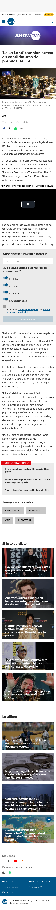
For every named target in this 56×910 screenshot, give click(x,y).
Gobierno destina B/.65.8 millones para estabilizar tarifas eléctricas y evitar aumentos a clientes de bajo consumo (26, 803)
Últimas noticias (8, 15)
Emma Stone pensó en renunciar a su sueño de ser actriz (27, 481)
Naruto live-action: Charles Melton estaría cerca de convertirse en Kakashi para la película (25, 630)
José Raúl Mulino (24, 15)
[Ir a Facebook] (3, 861)
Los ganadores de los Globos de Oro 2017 (27, 470)
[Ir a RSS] (22, 861)
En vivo (50, 14)
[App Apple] (4, 872)
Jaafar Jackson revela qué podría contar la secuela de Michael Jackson (27, 694)
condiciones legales (28, 309)
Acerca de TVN (36, 887)
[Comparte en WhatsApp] (16, 129)
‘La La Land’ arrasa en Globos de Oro (27, 490)
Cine (7, 520)
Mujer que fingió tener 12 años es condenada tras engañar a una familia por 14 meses (27, 774)
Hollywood (36, 510)
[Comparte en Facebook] (4, 129)
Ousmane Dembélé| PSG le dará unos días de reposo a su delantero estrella (27, 743)
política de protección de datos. (28, 310)
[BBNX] (4, 901)
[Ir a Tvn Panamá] (26, 21)
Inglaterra (24, 520)
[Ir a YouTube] (16, 861)
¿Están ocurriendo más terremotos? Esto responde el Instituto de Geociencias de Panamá (25, 834)
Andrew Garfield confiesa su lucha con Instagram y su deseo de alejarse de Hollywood (26, 601)
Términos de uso (10, 887)
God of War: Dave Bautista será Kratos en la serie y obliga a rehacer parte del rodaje (26, 663)
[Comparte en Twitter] (10, 129)
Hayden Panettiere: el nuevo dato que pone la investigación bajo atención (27, 570)
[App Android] (10, 872)
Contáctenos (8, 892)
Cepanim (37, 15)
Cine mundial (13, 510)
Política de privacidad (39, 881)
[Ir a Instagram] (9, 861)
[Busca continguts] (51, 21)
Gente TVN (7, 881)
